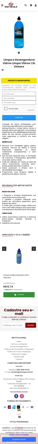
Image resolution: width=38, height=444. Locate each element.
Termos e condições (19, 344)
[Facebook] (16, 396)
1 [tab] (19, 53)
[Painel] (36, 6)
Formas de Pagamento (19, 346)
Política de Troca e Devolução (19, 351)
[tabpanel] (19, 33)
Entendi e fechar (19, 439)
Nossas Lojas (19, 357)
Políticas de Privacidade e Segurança (19, 349)
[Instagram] (22, 396)
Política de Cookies (19, 354)
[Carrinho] (31, 6)
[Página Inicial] (10, 5)
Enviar (30, 325)
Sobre (19, 341)
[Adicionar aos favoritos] (2, 70)
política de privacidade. (19, 435)
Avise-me (19, 117)
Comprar (20, 295)
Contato (19, 359)
